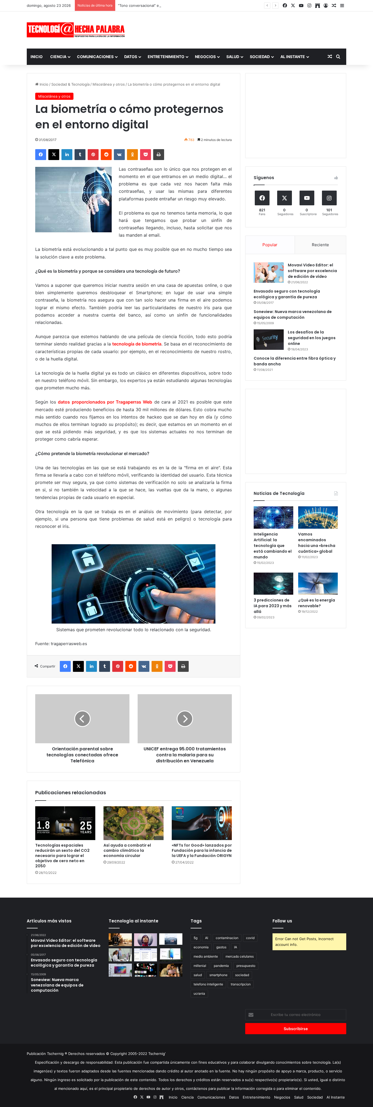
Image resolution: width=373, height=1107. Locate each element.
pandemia (221, 966)
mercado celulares (240, 956)
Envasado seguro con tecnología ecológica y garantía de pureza (287, 294)
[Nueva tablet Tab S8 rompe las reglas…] (170, 970)
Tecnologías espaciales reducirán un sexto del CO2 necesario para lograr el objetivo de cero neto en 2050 (62, 856)
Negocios (205, 56)
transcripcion (241, 984)
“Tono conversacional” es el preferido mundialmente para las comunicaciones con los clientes (197, 5)
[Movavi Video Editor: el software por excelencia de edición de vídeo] (269, 272)
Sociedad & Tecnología (70, 84)
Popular (269, 244)
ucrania (199, 993)
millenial (200, 966)
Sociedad (260, 56)
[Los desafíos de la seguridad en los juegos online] (269, 339)
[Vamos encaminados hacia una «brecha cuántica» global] (318, 517)
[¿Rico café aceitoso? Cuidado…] (120, 939)
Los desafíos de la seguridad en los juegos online (312, 337)
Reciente (320, 244)
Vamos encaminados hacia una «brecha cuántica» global (316, 542)
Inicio (37, 56)
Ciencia (58, 56)
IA (235, 947)
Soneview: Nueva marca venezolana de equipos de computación (293, 314)
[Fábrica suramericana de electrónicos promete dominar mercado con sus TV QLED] (120, 970)
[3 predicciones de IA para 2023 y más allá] (273, 584)
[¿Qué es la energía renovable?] (318, 584)
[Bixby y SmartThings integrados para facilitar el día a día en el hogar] (145, 954)
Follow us (282, 921)
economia (201, 947)
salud (198, 975)
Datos (130, 56)
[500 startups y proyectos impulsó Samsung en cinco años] (145, 970)
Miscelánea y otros (109, 84)
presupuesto (245, 966)
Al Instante (292, 56)
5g (195, 938)
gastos (221, 947)
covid (250, 938)
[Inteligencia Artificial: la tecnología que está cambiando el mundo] (273, 517)
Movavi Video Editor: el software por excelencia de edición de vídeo (312, 270)
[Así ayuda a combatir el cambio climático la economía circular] (133, 823)
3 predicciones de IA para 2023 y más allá (273, 605)
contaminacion (227, 938)
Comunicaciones (95, 56)
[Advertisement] (241, 29)
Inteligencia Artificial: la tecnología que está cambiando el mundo (273, 545)
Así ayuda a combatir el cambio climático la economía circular (127, 850)
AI (206, 938)
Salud (232, 56)
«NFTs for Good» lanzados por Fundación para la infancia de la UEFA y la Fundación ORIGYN (202, 850)
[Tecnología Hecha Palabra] (77, 29)
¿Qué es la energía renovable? (316, 603)
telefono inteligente (208, 984)
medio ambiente (206, 956)
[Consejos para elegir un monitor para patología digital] (120, 954)
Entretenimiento (166, 56)
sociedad (242, 975)
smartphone (218, 975)
